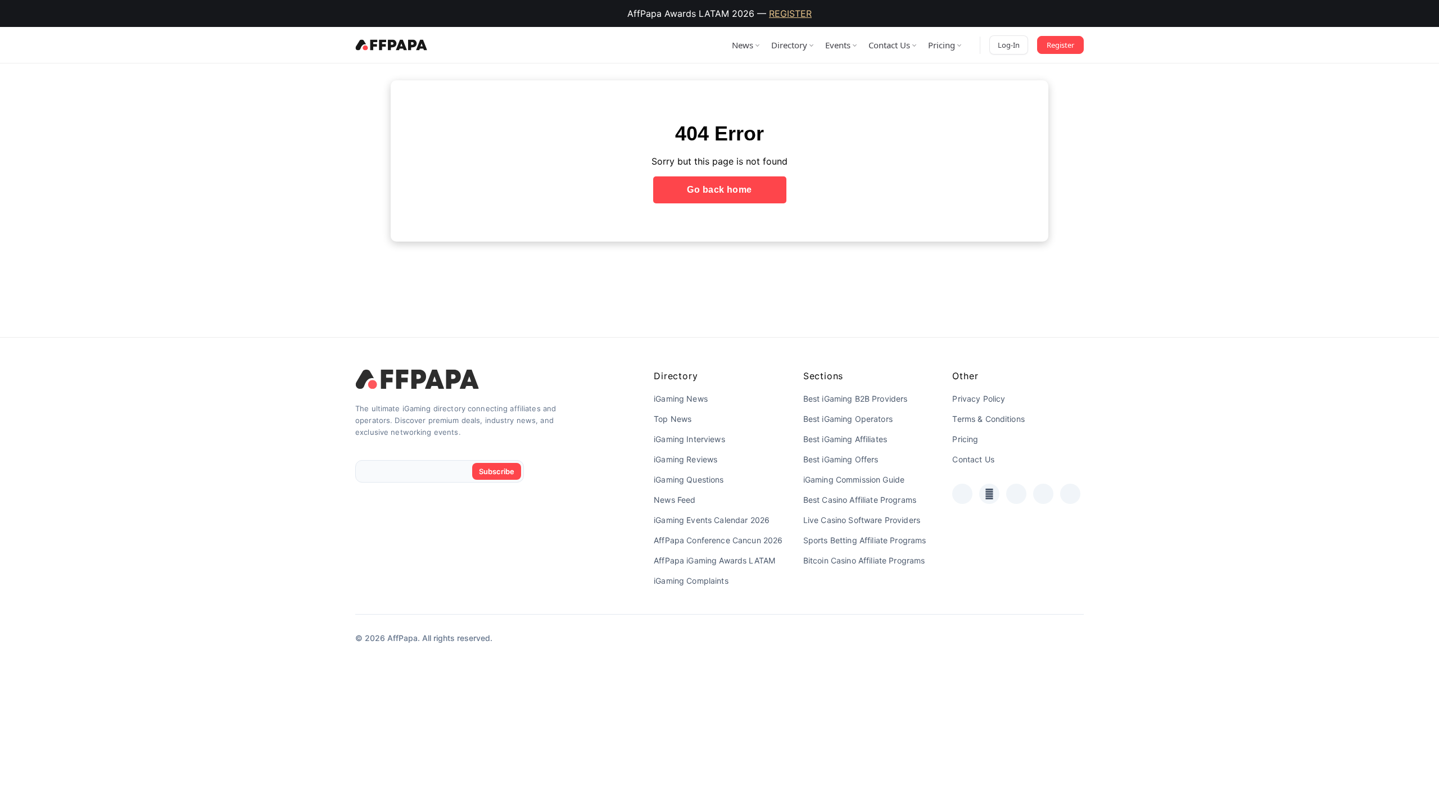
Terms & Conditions (988, 419)
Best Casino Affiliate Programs (859, 500)
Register (1060, 45)
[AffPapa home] (391, 45)
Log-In (1009, 45)
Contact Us (889, 45)
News (742, 45)
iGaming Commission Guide (853, 479)
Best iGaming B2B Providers (855, 398)
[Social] (962, 494)
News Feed (674, 500)
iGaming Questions (688, 479)
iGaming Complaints (691, 580)
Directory (789, 45)
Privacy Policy (978, 398)
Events (837, 45)
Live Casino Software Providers (861, 520)
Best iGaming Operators (848, 419)
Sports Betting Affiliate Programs (864, 540)
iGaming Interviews (689, 439)
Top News (672, 419)
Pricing (941, 45)
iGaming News (681, 398)
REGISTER (790, 13)
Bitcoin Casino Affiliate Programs (864, 560)
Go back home (719, 189)
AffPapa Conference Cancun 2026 (718, 540)
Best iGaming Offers (841, 459)
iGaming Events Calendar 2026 (712, 520)
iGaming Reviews (685, 459)
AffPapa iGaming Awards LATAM (714, 560)
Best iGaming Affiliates (845, 439)
